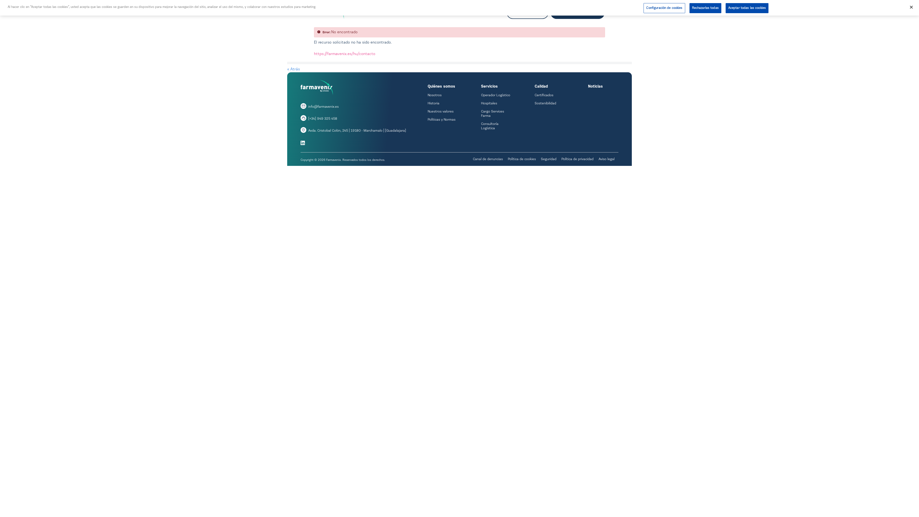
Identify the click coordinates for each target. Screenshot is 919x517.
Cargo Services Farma (492, 114)
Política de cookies (522, 159)
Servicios (489, 87)
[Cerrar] (911, 7)
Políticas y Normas (441, 120)
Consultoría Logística (490, 126)
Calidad (541, 87)
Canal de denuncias (488, 159)
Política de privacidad (577, 159)
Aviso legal (607, 159)
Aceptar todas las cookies (747, 8)
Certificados (544, 95)
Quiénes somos (441, 87)
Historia (433, 103)
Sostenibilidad (545, 103)
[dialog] (459, 8)
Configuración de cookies (664, 8)
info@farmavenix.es (323, 107)
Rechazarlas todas (705, 8)
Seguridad (548, 159)
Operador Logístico (495, 95)
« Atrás (293, 69)
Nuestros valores (441, 111)
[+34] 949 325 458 (322, 119)
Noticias (595, 87)
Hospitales (489, 103)
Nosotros (435, 95)
